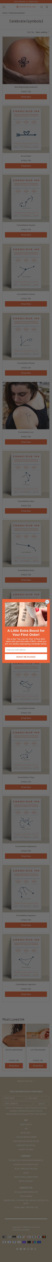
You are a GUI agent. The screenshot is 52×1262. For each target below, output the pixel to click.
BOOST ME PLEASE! (25, 657)
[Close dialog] (47, 602)
